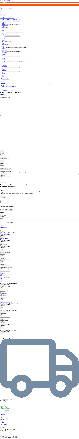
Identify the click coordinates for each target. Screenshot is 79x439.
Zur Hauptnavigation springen (16, 0)
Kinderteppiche (4, 423)
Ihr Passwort (2, 216)
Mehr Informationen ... (26, 436)
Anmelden (1, 16)
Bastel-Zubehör (15, 86)
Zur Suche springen (10, 0)
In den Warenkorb (3, 175)
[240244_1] (5, 115)
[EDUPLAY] (39, 94)
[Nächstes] (3, 151)
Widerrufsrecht (4, 415)
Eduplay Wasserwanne (3, 295)
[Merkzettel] (0, 12)
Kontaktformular (7, 410)
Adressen (9, 18)
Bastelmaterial (4, 86)
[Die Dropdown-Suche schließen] (11, 8)
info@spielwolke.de (3, 404)
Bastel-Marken (8, 86)
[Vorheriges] (1, 151)
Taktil (2, 421)
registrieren (3, 17)
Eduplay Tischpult (2, 315)
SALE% (3, 420)
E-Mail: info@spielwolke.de (3, 2)
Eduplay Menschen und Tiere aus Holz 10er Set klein (7, 232)
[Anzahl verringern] (2, 174)
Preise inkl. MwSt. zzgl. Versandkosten (5, 234)
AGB (2, 413)
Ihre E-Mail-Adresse (3, 215)
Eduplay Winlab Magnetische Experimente (5, 269)
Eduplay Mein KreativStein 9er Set (4, 288)
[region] (39, 131)
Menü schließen (4, 15)
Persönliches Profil (5, 18)
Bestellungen (12, 18)
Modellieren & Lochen (5, 88)
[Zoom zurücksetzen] (3, 157)
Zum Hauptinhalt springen (3, 0)
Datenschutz (3, 414)
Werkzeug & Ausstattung (15, 88)
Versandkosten (14, 431)
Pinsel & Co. (10, 88)
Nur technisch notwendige (4, 437)
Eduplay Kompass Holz (3, 244)
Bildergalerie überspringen (3, 96)
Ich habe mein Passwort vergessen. (4, 217)
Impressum (3, 417)
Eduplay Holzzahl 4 (3, 275)
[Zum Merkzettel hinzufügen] (1, 231)
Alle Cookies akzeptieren (14, 437)
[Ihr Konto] (1, 13)
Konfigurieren (9, 437)
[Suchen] (9, 8)
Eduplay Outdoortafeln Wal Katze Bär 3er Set (6, 302)
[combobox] (4, 8)
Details (1, 272)
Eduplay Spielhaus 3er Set (3, 322)
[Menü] (1, 7)
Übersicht (1, 18)
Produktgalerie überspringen (4, 227)
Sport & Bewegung (4, 424)
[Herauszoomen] (1, 157)
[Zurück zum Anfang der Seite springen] (1, 435)
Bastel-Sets (11, 86)
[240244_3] (5, 97)
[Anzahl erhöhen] (6, 174)
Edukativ (3, 422)
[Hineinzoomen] (5, 157)
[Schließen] (0, 156)
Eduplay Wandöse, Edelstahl (4, 238)
